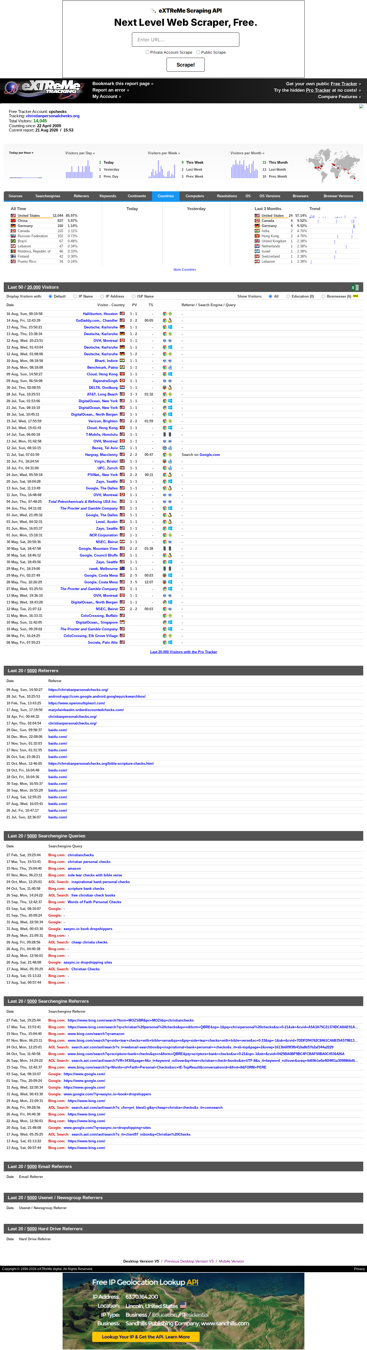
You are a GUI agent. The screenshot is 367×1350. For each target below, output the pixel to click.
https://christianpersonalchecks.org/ (78, 690)
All (276, 296)
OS (248, 196)
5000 (32, 670)
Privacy (359, 1269)
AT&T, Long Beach (102, 394)
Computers (195, 196)
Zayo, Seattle (107, 482)
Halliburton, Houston (100, 314)
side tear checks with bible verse (95, 875)
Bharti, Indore (106, 361)
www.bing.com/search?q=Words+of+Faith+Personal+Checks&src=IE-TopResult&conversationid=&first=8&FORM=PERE (167, 1067)
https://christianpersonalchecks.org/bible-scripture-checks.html (101, 764)
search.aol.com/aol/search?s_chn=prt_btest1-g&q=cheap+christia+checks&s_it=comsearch (147, 1108)
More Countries (185, 270)
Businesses (338, 296)
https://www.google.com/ (84, 1074)
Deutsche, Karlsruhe (101, 327)
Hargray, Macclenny (101, 455)
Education (302, 296)
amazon (74, 868)
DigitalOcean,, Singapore (97, 622)
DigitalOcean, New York (98, 401)
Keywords (108, 196)
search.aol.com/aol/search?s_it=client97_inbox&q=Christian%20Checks (130, 1134)
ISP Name (145, 296)
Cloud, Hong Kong (102, 374)
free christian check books (93, 895)
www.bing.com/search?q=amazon (96, 1034)
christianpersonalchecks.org (53, 116)
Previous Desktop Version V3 (189, 1261)
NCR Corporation (103, 535)
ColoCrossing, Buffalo (99, 616)
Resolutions (227, 196)
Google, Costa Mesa (101, 575)
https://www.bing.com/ (86, 1101)
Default (59, 296)
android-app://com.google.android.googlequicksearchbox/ (97, 696)
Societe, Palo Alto (103, 643)
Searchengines (47, 196)
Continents (137, 196)
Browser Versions (338, 196)
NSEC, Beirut (107, 542)
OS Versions (270, 196)
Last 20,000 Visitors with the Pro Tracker (183, 652)
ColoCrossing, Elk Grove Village (91, 636)
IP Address (114, 296)
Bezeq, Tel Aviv (105, 448)
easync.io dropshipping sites (88, 962)
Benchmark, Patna (102, 367)
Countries (166, 196)
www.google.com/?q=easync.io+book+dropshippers (107, 1094)
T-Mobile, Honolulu (102, 435)
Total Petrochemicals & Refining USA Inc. (83, 502)
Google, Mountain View (98, 549)
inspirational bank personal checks (100, 882)
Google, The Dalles (102, 488)
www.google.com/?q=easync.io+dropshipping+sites (107, 1128)
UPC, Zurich (108, 468)
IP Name (85, 296)
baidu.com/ (57, 730)
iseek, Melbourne (103, 569)
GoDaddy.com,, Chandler (97, 321)
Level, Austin (107, 522)
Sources (15, 196)
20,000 (34, 287)
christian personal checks (89, 862)
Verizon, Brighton (103, 421)
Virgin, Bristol (106, 461)
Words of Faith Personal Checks (94, 902)
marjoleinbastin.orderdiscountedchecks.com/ (86, 710)
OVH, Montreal (105, 341)
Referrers (81, 196)
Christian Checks (85, 969)
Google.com (210, 455)
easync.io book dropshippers (88, 929)
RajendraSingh (105, 381)
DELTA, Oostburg (103, 388)
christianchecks (81, 855)
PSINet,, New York (103, 475)
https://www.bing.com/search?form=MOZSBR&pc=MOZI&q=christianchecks (131, 1020)
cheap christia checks (89, 942)
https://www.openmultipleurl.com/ (76, 703)
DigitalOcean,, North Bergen (94, 414)
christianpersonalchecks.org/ (72, 717)
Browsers (300, 196)
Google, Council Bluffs (99, 555)
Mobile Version (231, 1261)
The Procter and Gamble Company (89, 508)
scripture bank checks (86, 889)
